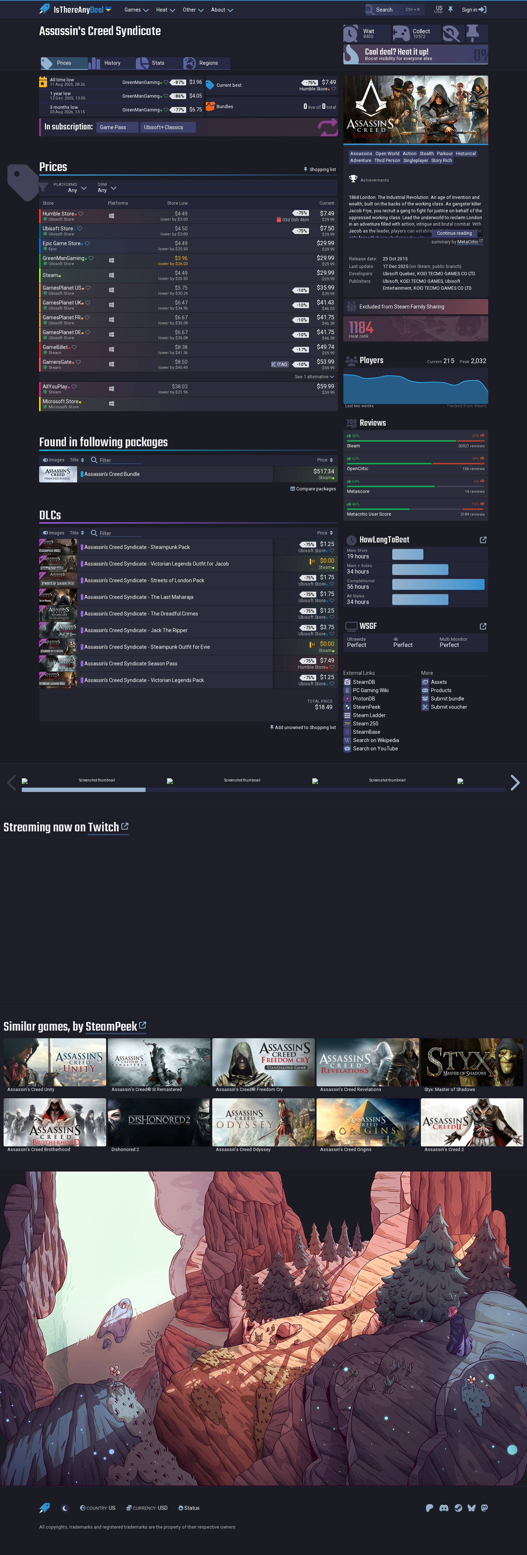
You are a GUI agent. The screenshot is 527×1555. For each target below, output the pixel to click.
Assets (439, 682)
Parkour (445, 153)
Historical (466, 153)
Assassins (361, 153)
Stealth (427, 153)
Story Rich (441, 160)
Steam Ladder (369, 715)
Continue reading (454, 233)
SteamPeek (366, 707)
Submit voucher (449, 707)
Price (323, 460)
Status (191, 1508)
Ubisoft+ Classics (163, 127)
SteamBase (366, 732)
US (101, 1508)
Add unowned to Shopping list (305, 727)
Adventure (360, 160)
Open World (388, 153)
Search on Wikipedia (376, 740)
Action (410, 153)
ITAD (282, 364)
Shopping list (322, 169)
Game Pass (113, 127)
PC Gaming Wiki (371, 690)
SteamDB (364, 682)
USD (150, 1508)
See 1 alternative (312, 376)
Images (56, 460)
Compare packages (315, 488)
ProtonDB (364, 699)
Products (441, 690)
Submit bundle (447, 699)
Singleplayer (415, 160)
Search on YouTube (375, 748)
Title (75, 460)
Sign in (469, 10)
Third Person (387, 160)
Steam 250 (365, 724)
